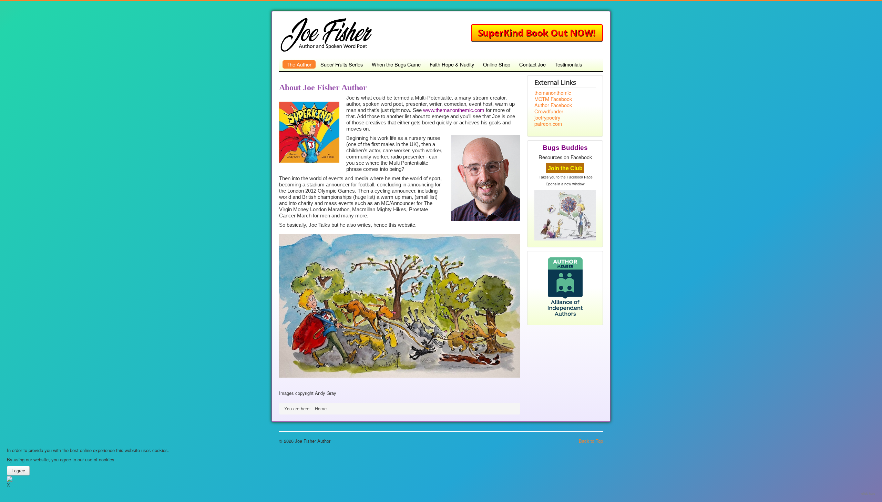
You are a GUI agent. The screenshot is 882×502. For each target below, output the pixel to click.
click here (868, 493)
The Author (299, 64)
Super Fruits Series (341, 64)
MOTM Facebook (553, 99)
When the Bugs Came (396, 64)
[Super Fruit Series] (537, 32)
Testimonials (568, 64)
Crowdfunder (548, 111)
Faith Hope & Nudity (452, 64)
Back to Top (591, 441)
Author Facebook (553, 105)
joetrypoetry (547, 117)
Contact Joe (532, 64)
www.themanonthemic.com (453, 110)
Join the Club (565, 168)
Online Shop (496, 64)
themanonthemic (552, 93)
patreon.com (548, 124)
